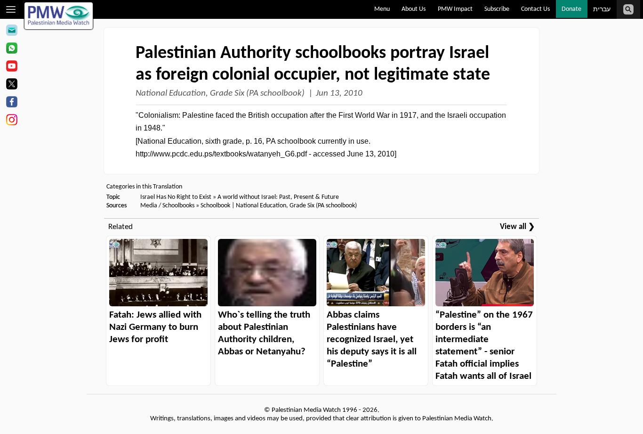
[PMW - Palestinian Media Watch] (58, 15)
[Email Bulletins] (11, 32)
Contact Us (535, 9)
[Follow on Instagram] (11, 121)
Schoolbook (215, 205)
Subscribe (496, 9)
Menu (382, 9)
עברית (602, 9)
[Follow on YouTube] (11, 67)
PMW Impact (455, 9)
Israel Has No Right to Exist (175, 197)
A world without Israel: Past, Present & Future (278, 197)
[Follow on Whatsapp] (11, 49)
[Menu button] (11, 9)
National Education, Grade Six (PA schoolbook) (220, 93)
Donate (571, 9)
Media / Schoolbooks (167, 205)
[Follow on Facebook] (11, 103)
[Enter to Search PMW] (628, 9)
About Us (414, 9)
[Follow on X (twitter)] (11, 85)
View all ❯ (517, 227)
